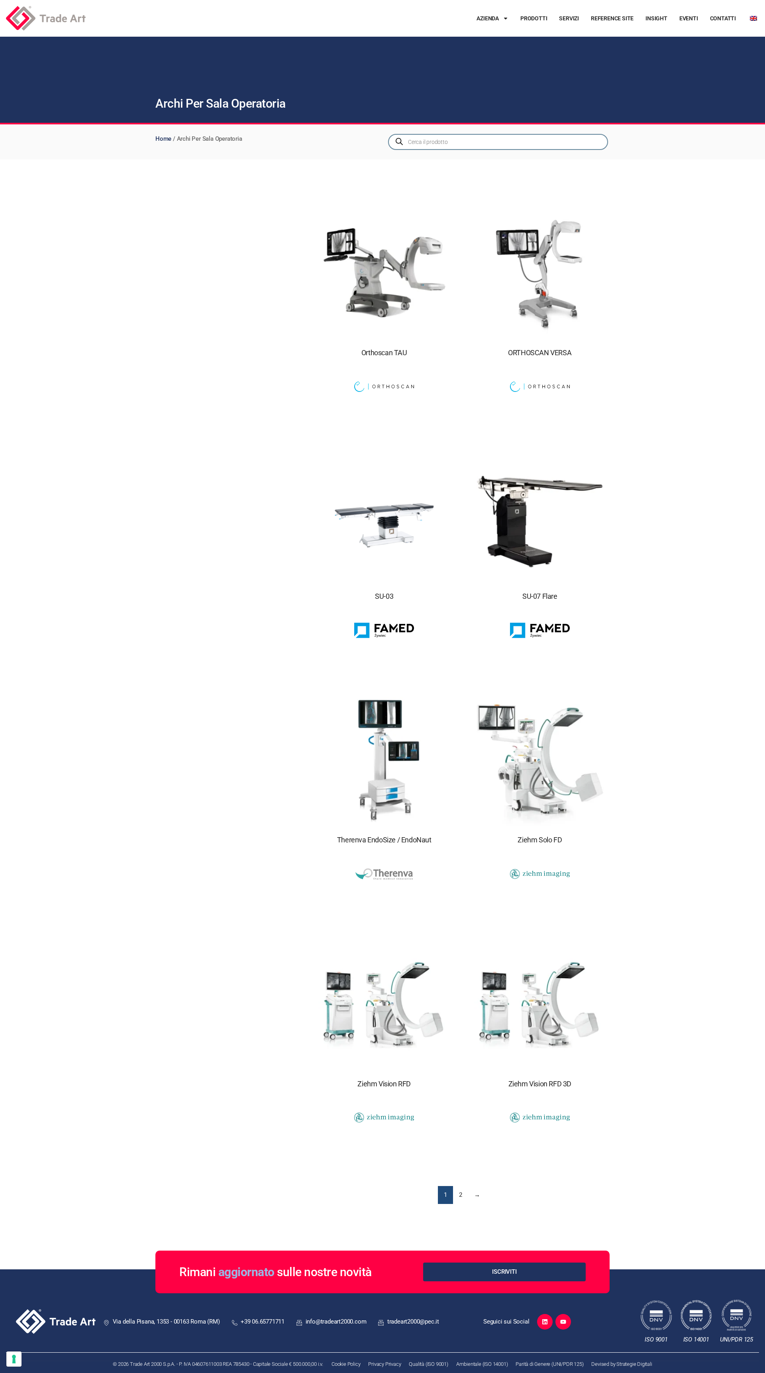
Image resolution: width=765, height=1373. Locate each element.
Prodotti (533, 18)
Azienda (488, 18)
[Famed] (384, 633)
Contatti (723, 18)
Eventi (688, 18)
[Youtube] (563, 1322)
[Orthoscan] (384, 390)
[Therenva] (384, 877)
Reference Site (612, 18)
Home (163, 138)
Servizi (569, 18)
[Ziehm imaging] (540, 877)
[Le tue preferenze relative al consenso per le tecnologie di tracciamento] (14, 1359)
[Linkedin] (545, 1322)
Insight (656, 18)
